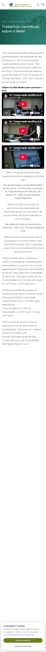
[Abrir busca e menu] (38, 4)
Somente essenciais (23, 646)
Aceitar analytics (23, 640)
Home (4, 22)
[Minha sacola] (42, 4)
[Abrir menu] (3, 4)
